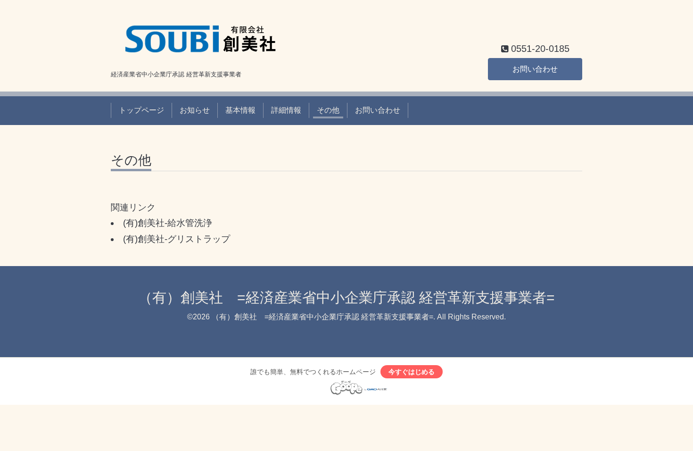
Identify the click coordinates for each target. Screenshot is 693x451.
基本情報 (240, 110)
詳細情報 (286, 110)
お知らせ (195, 110)
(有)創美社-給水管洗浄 (167, 223)
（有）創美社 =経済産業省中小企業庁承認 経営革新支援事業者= (346, 297)
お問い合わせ (535, 69)
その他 (328, 110)
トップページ (141, 110)
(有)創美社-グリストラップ (176, 239)
